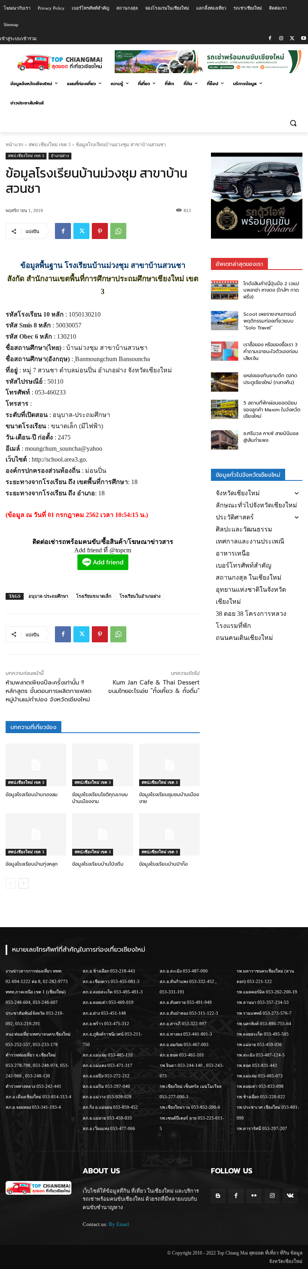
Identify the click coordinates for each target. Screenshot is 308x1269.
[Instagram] (281, 38)
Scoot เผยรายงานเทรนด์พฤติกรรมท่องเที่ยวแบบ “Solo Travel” (269, 321)
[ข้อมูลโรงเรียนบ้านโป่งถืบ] (102, 834)
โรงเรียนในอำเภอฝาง (140, 596)
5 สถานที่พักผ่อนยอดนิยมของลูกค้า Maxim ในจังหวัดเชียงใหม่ (271, 409)
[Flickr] (254, 1196)
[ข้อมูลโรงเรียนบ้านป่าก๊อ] (169, 834)
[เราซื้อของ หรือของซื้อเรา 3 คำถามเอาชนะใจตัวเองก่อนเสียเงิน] (224, 351)
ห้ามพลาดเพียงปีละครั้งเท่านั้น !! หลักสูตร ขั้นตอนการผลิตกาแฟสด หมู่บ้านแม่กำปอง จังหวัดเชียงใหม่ (48, 691)
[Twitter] (292, 38)
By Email (119, 1224)
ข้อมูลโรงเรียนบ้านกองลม (32, 794)
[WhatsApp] (118, 231)
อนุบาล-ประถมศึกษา (48, 596)
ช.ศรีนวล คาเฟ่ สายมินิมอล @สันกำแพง (270, 437)
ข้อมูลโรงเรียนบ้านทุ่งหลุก (32, 864)
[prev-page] (11, 883)
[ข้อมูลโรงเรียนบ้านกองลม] (36, 765)
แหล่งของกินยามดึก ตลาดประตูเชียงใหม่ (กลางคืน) (270, 379)
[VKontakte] (290, 1196)
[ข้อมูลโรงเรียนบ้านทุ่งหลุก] (36, 834)
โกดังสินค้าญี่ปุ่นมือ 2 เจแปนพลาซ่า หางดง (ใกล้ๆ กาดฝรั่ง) (271, 290)
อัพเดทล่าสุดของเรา (239, 264)
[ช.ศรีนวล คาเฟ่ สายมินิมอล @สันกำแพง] (224, 440)
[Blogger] (218, 1196)
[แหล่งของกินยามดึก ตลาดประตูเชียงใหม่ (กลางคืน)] (224, 382)
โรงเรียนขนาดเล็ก (93, 596)
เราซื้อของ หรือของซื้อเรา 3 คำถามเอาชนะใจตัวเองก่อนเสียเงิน (270, 351)
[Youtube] (303, 38)
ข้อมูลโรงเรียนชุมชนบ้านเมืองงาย (169, 798)
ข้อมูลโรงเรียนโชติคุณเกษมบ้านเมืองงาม (100, 798)
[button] (293, 122)
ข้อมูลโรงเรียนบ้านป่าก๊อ (163, 864)
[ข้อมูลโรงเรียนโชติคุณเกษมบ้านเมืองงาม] (102, 765)
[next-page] (23, 883)
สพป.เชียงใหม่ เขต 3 (49, 144)
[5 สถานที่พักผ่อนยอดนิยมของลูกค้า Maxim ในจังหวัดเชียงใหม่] (224, 409)
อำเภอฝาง (60, 155)
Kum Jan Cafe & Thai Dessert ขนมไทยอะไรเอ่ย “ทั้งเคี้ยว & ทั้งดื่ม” (154, 686)
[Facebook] (270, 38)
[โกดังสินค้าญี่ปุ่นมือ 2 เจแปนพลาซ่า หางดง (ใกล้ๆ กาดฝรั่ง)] (224, 290)
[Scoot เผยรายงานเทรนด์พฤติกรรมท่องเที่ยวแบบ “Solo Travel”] (224, 320)
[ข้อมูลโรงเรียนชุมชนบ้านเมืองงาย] (169, 765)
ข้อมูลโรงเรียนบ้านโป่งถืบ (98, 864)
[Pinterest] (100, 231)
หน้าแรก (14, 144)
